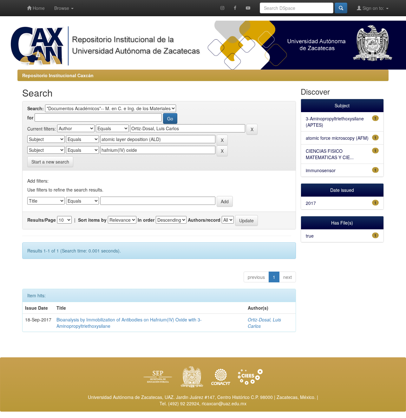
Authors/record (204, 220)
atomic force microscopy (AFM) (337, 138)
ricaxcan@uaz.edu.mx (224, 403)
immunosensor (321, 170)
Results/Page (41, 220)
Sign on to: (373, 8)
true (310, 236)
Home (38, 8)
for (30, 117)
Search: (35, 108)
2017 (311, 203)
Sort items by (92, 220)
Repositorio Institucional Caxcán (58, 75)
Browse (62, 8)
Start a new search (50, 161)
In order (146, 220)
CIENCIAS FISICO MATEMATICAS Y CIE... (330, 154)
